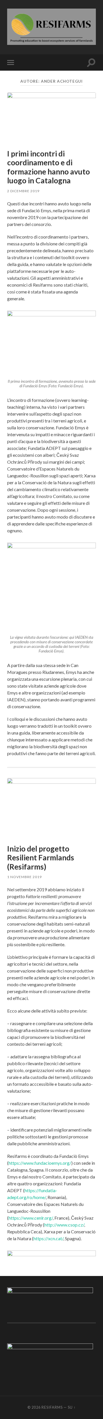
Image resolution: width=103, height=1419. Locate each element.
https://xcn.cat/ (48, 1238)
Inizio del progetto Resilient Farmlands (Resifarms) (40, 857)
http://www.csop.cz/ (64, 1224)
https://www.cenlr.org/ (31, 1217)
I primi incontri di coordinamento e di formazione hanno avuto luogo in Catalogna (48, 167)
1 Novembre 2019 (24, 877)
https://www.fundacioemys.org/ (40, 1163)
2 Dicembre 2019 (23, 191)
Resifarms (52, 1407)
